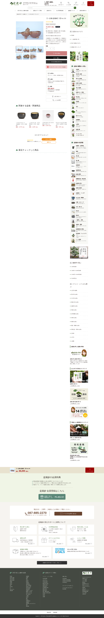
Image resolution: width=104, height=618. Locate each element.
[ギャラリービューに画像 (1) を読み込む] (19, 49)
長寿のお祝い (74, 317)
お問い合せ (84, 588)
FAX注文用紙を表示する (56, 61)
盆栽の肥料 (28, 589)
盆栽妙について (71, 10)
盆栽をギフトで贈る (37, 10)
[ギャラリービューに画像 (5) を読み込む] (19, 56)
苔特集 (72, 35)
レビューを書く (49, 139)
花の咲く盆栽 (12, 577)
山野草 (11, 582)
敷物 (27, 578)
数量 (47, 46)
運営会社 (83, 582)
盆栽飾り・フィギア (29, 590)
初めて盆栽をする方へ (76, 43)
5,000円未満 (73, 266)
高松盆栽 (27, 606)
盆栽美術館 (55, 612)
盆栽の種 (11, 590)
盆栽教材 (27, 602)
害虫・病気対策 (28, 585)
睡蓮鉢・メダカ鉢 (29, 591)
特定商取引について (85, 583)
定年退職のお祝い (75, 313)
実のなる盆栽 (12, 578)
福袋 (27, 604)
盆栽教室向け (28, 600)
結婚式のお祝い (74, 306)
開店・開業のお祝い (75, 325)
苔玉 (10, 585)
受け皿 (27, 580)
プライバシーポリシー (86, 586)
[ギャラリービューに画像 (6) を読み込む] (26, 56)
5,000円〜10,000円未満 (76, 270)
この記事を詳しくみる (75, 385)
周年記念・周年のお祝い (76, 329)
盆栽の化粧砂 (28, 587)
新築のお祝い (74, 321)
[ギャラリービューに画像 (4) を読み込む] (40, 49)
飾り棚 (27, 581)
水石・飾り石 (28, 594)
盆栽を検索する (83, 10)
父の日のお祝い (74, 298)
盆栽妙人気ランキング (76, 47)
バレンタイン (45, 579)
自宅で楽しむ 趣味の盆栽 (23, 10)
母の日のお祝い (74, 294)
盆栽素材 (27, 576)
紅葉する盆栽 (12, 580)
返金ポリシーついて (85, 584)
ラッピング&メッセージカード (67, 587)
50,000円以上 (74, 278)
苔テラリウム (12, 589)
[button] (49, 21)
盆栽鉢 (27, 577)
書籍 (27, 598)
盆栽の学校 (49, 612)
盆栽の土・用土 (28, 586)
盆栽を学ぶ (49, 10)
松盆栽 (11, 576)
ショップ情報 (84, 579)
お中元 (72, 337)
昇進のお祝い (74, 309)
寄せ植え (11, 586)
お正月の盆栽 (74, 290)
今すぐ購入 (56, 58)
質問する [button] (49, 142)
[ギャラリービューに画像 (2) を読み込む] (26, 49)
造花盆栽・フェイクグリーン (30, 603)
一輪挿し (27, 595)
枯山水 (27, 599)
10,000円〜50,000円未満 (76, 274)
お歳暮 (72, 341)
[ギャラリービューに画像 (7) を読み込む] (33, 56)
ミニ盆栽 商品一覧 (75, 39)
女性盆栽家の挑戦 (85, 591)
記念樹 (72, 333)
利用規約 (83, 587)
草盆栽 (11, 581)
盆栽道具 (27, 582)
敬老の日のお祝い (75, 302)
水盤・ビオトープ (29, 593)
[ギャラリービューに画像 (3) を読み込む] (33, 49)
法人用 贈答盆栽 (59, 10)
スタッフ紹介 (84, 592)
